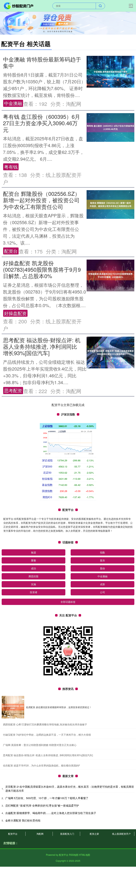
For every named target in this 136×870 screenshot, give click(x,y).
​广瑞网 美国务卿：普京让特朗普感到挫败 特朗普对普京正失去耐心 (39, 745)
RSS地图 (73, 854)
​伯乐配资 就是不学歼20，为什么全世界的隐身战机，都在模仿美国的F (41, 765)
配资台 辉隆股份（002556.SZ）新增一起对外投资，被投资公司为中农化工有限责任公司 (41, 200)
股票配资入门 (67, 833)
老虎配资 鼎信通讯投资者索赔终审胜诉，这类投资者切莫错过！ (59, 707)
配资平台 (12, 833)
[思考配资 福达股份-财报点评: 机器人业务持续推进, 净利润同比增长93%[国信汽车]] (110, 352)
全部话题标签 (68, 601)
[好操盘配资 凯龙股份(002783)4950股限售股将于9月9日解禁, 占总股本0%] (110, 275)
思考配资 (13, 390)
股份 (102, 568)
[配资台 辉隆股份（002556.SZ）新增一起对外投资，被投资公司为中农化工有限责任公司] (110, 204)
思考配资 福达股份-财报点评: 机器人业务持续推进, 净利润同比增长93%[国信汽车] (41, 346)
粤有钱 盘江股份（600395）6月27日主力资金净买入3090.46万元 (41, 122)
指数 (102, 552)
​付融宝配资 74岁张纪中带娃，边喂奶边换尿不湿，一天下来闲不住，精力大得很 (47, 734)
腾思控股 (33, 576)
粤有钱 (11, 166)
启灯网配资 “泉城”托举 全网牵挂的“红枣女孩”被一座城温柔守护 (42, 805)
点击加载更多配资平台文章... (68, 405)
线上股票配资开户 (121, 833)
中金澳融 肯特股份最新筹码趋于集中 (42, 62)
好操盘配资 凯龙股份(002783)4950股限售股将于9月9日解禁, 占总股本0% (42, 269)
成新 (102, 584)
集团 (33, 552)
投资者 (33, 592)
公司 (102, 592)
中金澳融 (13, 103)
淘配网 (39, 833)
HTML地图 (84, 854)
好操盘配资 (15, 313)
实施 (33, 584)
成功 (33, 568)
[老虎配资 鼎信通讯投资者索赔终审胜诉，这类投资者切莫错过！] (13, 707)
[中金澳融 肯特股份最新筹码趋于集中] (110, 71)
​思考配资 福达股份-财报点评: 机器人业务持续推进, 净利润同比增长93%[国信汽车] (48, 755)
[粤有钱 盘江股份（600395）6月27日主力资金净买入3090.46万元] (110, 127)
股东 (102, 560)
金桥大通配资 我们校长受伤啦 (22, 820)
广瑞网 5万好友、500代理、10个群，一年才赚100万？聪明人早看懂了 (46, 798)
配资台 (11, 251)
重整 (33, 560)
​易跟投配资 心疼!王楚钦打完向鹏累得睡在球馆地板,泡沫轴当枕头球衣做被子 (45, 724)
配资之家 (94, 833)
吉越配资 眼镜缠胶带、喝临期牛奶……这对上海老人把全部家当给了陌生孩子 (50, 813)
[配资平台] (19, 5)
